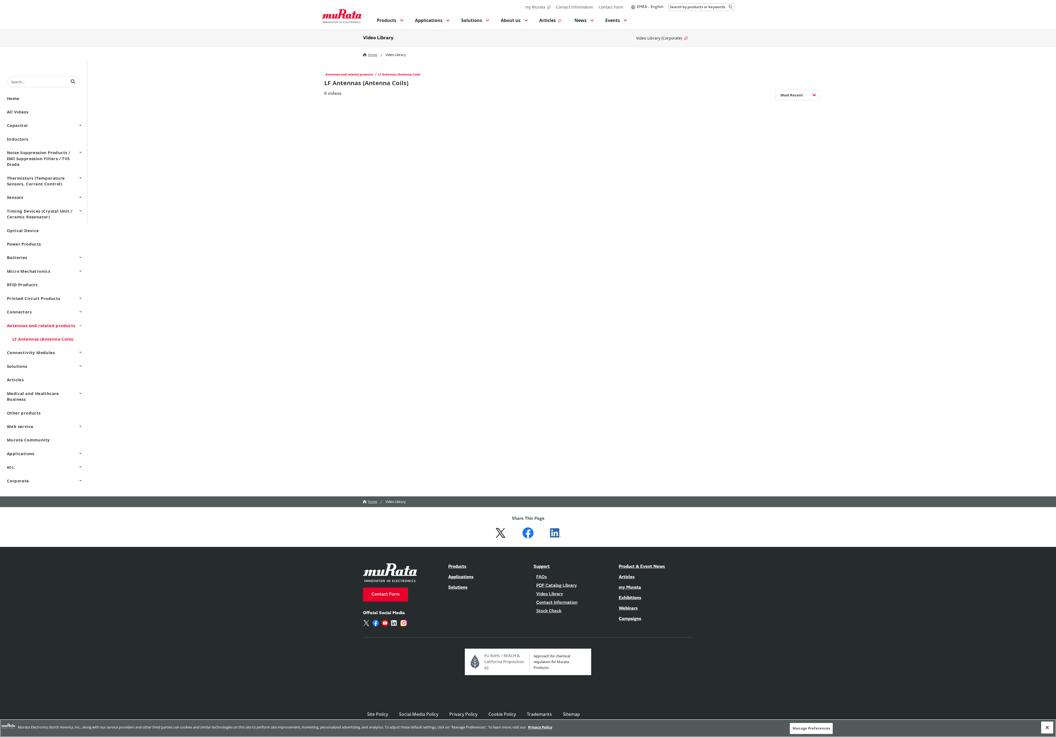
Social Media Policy (418, 714)
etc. (11, 467)
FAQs (541, 577)
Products (457, 566)
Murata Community (28, 440)
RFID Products (22, 284)
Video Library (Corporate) (659, 38)
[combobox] (701, 7)
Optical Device (23, 230)
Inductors (17, 139)
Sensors (15, 197)
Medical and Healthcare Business (33, 396)
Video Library (378, 38)
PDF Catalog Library (556, 585)
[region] (528, 728)
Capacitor (17, 125)
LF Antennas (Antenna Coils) (42, 339)
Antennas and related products (41, 325)
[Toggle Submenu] (80, 125)
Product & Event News (642, 566)
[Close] (1047, 727)
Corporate (18, 480)
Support (542, 566)
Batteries (17, 257)
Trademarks (539, 714)
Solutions (17, 366)
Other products (24, 413)
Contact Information (574, 7)
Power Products (24, 244)
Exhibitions (630, 598)
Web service (20, 426)
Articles (15, 379)
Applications (20, 453)
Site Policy (377, 714)
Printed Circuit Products (33, 298)
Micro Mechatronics (28, 271)
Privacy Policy (463, 714)
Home (372, 54)
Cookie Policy (502, 714)
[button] (389, 22)
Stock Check (549, 611)
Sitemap (571, 714)
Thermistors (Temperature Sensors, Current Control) (36, 181)
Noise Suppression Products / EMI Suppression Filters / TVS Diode (38, 158)
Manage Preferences (811, 728)
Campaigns (630, 619)
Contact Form (611, 7)
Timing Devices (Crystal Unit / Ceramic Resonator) (39, 213)
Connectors (19, 312)
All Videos (17, 112)
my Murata (535, 7)
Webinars (628, 608)
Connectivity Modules (31, 352)
